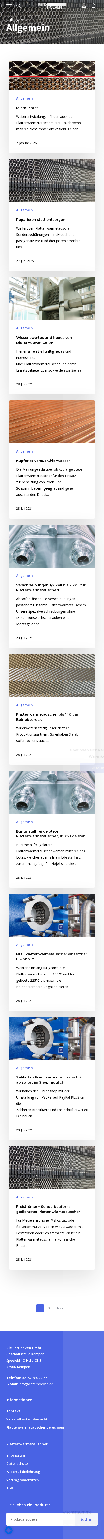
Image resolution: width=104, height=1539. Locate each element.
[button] (9, 5)
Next (61, 1308)
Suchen (86, 1519)
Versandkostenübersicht (27, 1419)
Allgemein (24, 98)
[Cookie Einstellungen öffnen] (9, 1533)
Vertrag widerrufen (22, 1480)
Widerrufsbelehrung (23, 1471)
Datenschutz (17, 1463)
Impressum (15, 1455)
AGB (9, 1488)
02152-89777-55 (35, 1377)
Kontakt (13, 1411)
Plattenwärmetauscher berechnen (35, 1427)
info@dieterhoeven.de (36, 1384)
